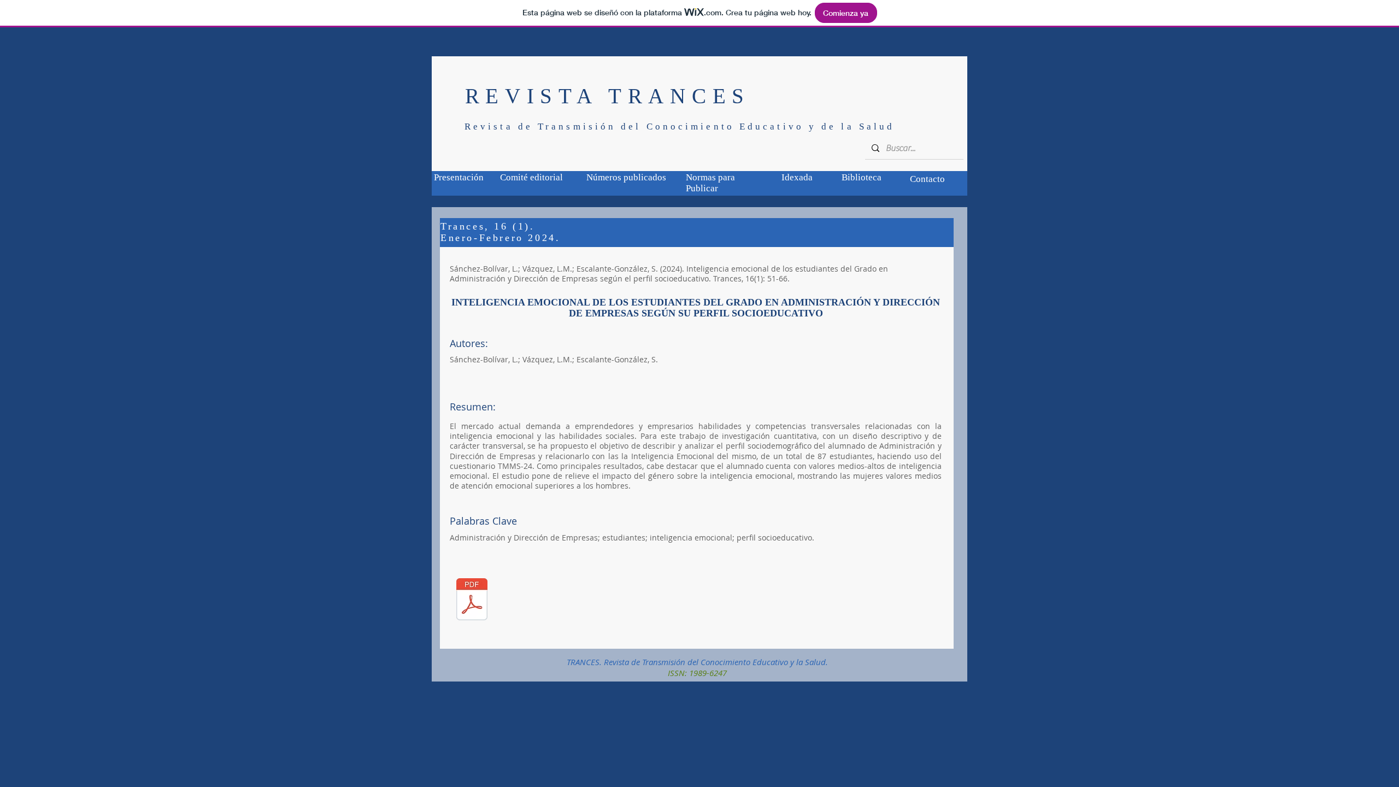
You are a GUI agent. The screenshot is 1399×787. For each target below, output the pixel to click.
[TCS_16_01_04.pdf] (472, 600)
